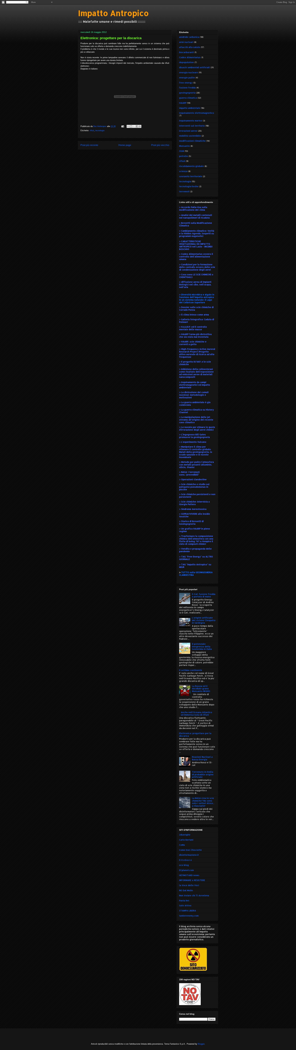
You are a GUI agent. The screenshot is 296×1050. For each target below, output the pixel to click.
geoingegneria (187, 92)
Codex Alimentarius (190, 57)
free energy (186, 82)
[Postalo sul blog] (131, 126)
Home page (124, 145)
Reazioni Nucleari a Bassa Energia (202, 758)
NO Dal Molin (186, 890)
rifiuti (92, 130)
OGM (181, 151)
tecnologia (99, 130)
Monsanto (184, 146)
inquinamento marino (190, 120)
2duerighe (184, 834)
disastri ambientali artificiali (194, 67)
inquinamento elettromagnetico (196, 113)
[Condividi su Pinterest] (139, 126)
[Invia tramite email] (128, 126)
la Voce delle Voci (189, 885)
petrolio (183, 156)
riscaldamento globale (191, 166)
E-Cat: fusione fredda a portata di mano (203, 595)
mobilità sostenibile (190, 135)
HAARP (182, 103)
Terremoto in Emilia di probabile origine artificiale (203, 774)
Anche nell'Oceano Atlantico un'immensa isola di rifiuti (196, 713)
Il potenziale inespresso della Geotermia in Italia (202, 646)
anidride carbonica (189, 37)
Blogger (201, 1044)
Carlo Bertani (186, 839)
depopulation (186, 62)
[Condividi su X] (134, 126)
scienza (183, 171)
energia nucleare (188, 72)
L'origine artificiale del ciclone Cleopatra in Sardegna (203, 620)
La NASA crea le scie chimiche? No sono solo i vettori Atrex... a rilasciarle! (203, 802)
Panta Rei (184, 900)
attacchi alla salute (189, 47)
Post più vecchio (160, 145)
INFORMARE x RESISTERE (192, 880)
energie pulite (187, 77)
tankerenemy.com (189, 915)
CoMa (182, 845)
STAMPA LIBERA (187, 910)
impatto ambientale (189, 108)
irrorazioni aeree (188, 130)
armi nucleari (186, 42)
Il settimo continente (190, 670)
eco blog (184, 865)
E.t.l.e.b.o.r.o (185, 860)
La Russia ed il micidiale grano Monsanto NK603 (201, 689)
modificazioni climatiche (192, 141)
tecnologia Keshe (188, 186)
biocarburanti (186, 52)
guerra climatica (188, 97)
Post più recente (89, 145)
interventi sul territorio (192, 125)
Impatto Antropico (113, 13)
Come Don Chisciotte (190, 850)
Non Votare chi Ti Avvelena (194, 895)
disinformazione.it (189, 855)
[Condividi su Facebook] (136, 126)
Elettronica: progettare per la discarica (195, 734)
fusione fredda (187, 87)
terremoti (184, 191)
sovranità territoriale (190, 176)
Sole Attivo (185, 905)
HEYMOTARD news (189, 875)
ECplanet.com (186, 870)
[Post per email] (122, 126)
